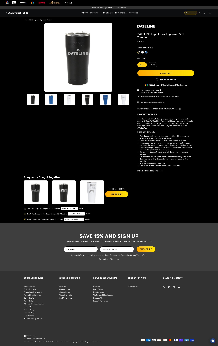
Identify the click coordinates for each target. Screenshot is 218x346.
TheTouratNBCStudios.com (103, 295)
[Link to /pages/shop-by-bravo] (14, 2)
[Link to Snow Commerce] (30, 337)
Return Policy (29, 301)
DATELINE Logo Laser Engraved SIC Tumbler (43, 209)
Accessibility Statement (32, 295)
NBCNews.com (98, 292)
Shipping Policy (64, 292)
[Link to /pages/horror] (42, 3)
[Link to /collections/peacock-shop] (23, 2)
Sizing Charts (29, 298)
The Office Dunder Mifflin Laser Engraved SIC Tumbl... (47, 214)
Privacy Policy (29, 310)
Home (25, 20)
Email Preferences (65, 298)
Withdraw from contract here (34, 304)
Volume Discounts (65, 295)
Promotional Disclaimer (109, 259)
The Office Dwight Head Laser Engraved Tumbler (45, 219)
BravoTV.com (98, 289)
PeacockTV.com (99, 298)
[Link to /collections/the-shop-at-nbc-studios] (54, 2)
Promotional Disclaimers (33, 292)
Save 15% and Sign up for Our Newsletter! (109, 7)
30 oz (152, 65)
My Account (63, 286)
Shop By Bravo (133, 286)
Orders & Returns (30, 289)
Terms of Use (28, 307)
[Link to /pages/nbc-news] (32, 2)
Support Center (29, 286)
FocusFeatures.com (100, 301)
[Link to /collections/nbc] (7, 2)
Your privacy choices (34, 319)
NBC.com (96, 286)
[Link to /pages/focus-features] (68, 2)
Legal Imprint (29, 316)
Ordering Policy (64, 289)
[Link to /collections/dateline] (165, 28)
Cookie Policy (29, 313)
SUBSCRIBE (146, 249)
